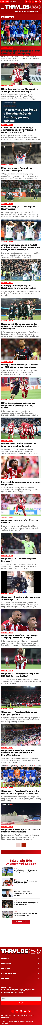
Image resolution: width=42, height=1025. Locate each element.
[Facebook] (26, 1)
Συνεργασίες (30, 1021)
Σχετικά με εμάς (4, 1)
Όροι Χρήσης (6, 1023)
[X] (33, 1)
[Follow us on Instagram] (30, 1)
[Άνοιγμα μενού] (2, 8)
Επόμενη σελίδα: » (24, 845)
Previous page (18, 845)
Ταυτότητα (5, 1021)
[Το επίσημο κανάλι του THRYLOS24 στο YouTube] (36, 1)
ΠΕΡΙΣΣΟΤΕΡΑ (21, 922)
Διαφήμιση (21, 1021)
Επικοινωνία (13, 1)
